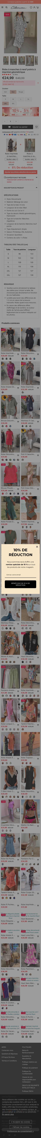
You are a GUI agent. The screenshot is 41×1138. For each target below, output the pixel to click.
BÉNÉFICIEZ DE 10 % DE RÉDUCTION (20, 584)
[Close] (37, 546)
